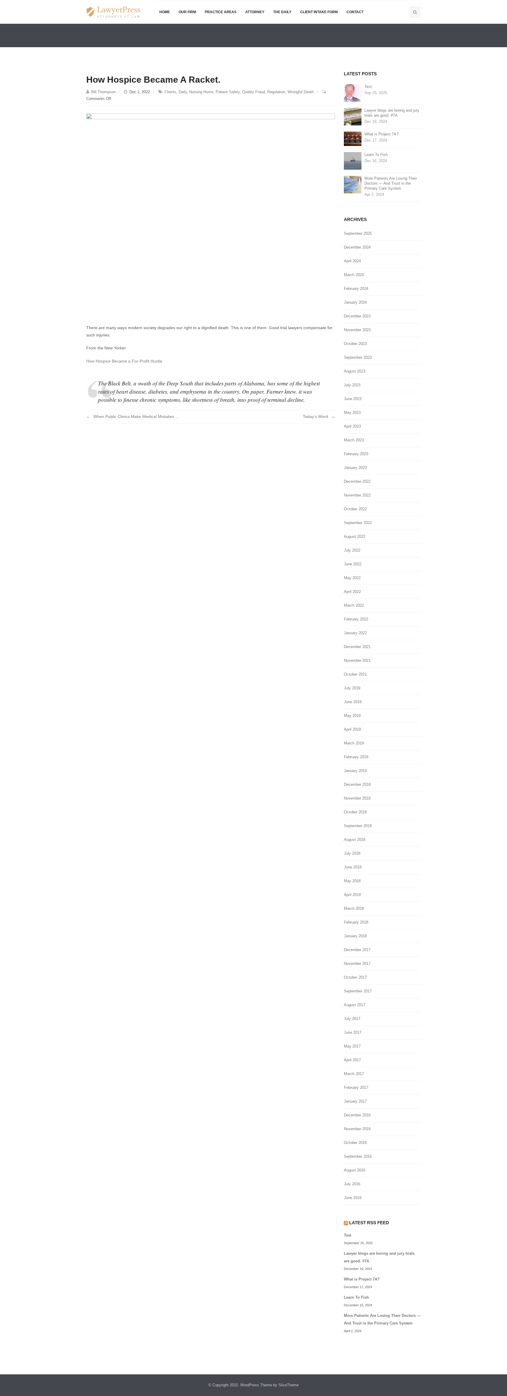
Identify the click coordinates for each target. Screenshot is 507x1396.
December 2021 (357, 647)
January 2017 (355, 1101)
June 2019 (352, 702)
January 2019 (355, 770)
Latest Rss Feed (369, 1222)
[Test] (352, 92)
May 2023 (352, 412)
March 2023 (354, 440)
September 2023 (358, 357)
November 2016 (357, 1129)
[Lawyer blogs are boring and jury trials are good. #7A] (352, 116)
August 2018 (354, 839)
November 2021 (357, 660)
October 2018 (355, 812)
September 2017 (358, 991)
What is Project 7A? (381, 134)
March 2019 (354, 743)
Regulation (276, 92)
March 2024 (354, 275)
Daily (183, 92)
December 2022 (357, 481)
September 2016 (358, 1156)
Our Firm (187, 12)
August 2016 (354, 1170)
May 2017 (352, 1046)
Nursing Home (201, 92)
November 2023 (357, 330)
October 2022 (355, 509)
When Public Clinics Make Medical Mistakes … (136, 416)
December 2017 (357, 950)
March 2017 (354, 1074)
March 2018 (354, 908)
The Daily (282, 12)
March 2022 (354, 605)
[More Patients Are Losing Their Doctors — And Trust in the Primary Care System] (352, 184)
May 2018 (352, 881)
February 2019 (356, 757)
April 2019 (352, 729)
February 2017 (356, 1087)
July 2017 (352, 1018)
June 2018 (352, 867)
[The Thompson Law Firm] (113, 12)
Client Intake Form (319, 12)
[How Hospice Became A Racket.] (210, 214)
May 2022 (352, 578)
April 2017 (352, 1060)
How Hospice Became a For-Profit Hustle (124, 361)
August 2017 (354, 1005)
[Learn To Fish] (352, 160)
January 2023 (355, 467)
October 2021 (355, 674)
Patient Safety (228, 92)
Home (164, 12)
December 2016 (357, 1115)
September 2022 (358, 523)
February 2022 (356, 619)
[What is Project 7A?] (352, 138)
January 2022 (355, 633)
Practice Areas (220, 12)
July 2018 (352, 853)
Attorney (254, 12)
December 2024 (357, 247)
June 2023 (352, 399)
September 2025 (358, 233)
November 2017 (357, 963)
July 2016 (352, 1184)
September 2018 (358, 826)
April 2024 (352, 261)
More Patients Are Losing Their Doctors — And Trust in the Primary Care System (390, 183)
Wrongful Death (301, 92)
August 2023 (354, 371)
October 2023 (355, 343)
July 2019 (352, 688)
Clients (170, 92)
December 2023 (357, 316)
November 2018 (357, 798)
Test (368, 86)
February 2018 (356, 922)
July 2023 (352, 385)
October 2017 (355, 977)
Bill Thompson (103, 92)
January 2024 (355, 302)
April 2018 (352, 894)
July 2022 (352, 550)
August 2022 (354, 536)
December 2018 (357, 784)
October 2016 (355, 1142)
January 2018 (355, 936)
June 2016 (352, 1198)
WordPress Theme (256, 1385)
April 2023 (352, 426)
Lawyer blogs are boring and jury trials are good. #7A (391, 113)
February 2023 (356, 454)
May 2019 (352, 715)
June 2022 (352, 564)
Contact (355, 12)
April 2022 (352, 591)
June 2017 (352, 1032)
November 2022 (357, 495)
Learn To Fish (376, 154)
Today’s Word (315, 416)
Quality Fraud (253, 92)
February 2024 (356, 288)
